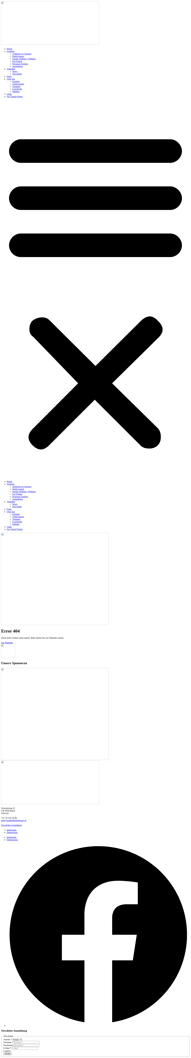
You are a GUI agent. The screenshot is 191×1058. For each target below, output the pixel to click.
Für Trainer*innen (15, 96)
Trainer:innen (18, 84)
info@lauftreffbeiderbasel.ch (13, 820)
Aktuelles (11, 69)
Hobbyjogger (18, 56)
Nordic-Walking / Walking (24, 59)
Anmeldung (17, 66)
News (14, 71)
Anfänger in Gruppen (21, 54)
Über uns (11, 79)
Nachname (8, 1045)
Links (9, 94)
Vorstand (16, 86)
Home (9, 49)
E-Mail (7, 1048)
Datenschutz (12, 832)
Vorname (8, 1042)
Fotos (9, 76)
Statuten (15, 91)
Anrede (7, 1039)
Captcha (7, 1051)
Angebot (10, 51)
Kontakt (15, 81)
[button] (95, 289)
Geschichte (17, 89)
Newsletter (17, 74)
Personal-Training (20, 64)
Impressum (11, 830)
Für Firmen (17, 61)
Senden (7, 1054)
